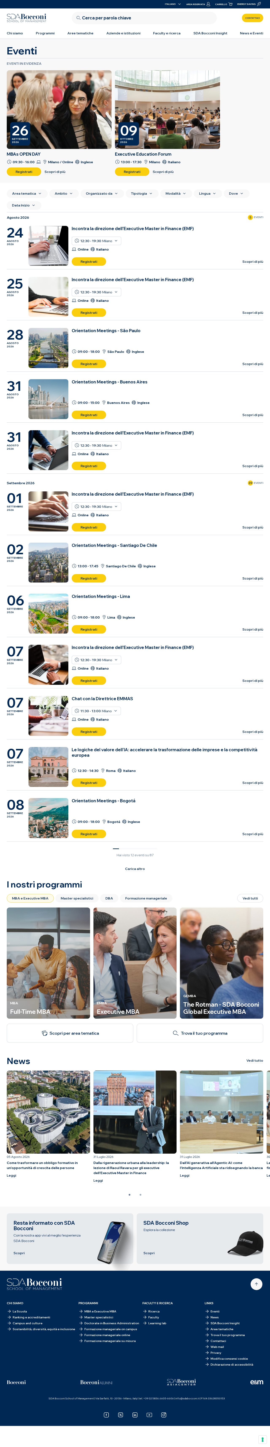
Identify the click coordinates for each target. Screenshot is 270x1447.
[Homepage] (34, 1284)
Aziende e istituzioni (123, 33)
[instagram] (163, 1415)
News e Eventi (251, 33)
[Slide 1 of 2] (129, 1195)
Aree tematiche (80, 33)
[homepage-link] (26, 18)
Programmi (45, 33)
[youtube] (149, 1415)
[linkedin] (135, 1415)
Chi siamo (15, 33)
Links (209, 1303)
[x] (120, 1415)
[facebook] (106, 1415)
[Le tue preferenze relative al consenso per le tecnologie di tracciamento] (263, 1440)
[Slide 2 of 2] (140, 1195)
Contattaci (252, 18)
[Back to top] (256, 1284)
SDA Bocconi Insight (210, 33)
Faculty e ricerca (167, 33)
